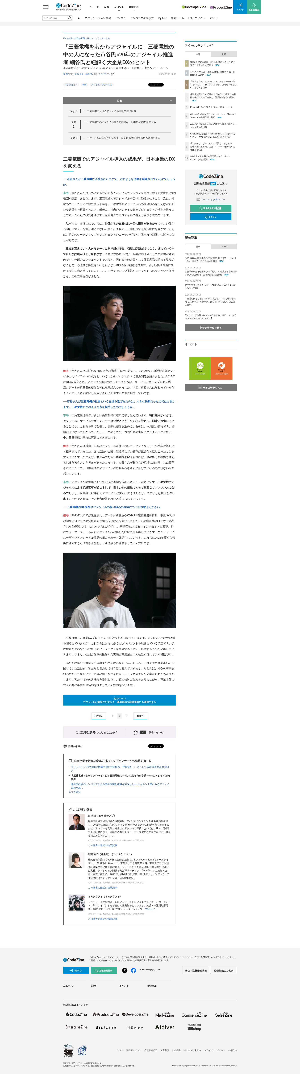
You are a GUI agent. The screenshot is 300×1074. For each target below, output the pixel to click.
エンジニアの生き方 (142, 18)
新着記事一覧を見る (211, 327)
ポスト (156, 84)
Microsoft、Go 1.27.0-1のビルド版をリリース (211, 106)
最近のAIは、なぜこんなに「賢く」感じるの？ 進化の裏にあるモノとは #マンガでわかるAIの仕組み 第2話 (213, 146)
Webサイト (151, 909)
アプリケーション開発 (98, 18)
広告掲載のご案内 (224, 970)
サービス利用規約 (192, 1050)
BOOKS (133, 7)
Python (162, 18)
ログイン (212, 216)
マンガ (213, 18)
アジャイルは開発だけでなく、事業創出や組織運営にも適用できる (123, 138)
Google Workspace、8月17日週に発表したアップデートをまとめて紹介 (212, 63)
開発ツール (177, 18)
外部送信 (232, 1050)
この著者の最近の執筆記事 (102, 845)
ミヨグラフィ (105, 73)
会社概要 (176, 1050)
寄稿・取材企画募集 (196, 970)
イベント (119, 7)
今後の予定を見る (212, 387)
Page (73, 111)
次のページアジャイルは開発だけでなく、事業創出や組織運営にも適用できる (119, 700)
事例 (84, 84)
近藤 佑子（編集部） (84, 73)
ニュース (94, 7)
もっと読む (75, 791)
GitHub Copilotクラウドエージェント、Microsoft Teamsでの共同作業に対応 (213, 116)
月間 (224, 54)
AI (79, 18)
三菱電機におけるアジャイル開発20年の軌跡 (111, 111)
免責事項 (164, 1050)
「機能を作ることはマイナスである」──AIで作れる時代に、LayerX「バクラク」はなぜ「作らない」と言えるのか (213, 84)
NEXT (140, 716)
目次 (119, 100)
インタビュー (71, 84)
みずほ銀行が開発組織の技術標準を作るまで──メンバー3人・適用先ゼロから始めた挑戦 (210, 259)
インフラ (120, 18)
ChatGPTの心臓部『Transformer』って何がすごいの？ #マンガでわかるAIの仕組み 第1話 (212, 135)
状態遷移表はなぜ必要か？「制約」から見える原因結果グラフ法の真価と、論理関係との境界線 (213, 96)
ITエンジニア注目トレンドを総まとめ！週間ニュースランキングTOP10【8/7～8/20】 (210, 317)
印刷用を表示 (75, 746)
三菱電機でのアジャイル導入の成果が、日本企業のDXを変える (121, 122)
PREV (99, 716)
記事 (106, 7)
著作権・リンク (133, 1050)
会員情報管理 (150, 1050)
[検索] (70, 18)
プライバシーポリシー (214, 1050)
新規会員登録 (211, 208)
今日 (198, 54)
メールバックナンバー (213, 199)
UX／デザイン (196, 18)
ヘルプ (120, 1050)
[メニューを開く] (46, 7)
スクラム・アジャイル (101, 84)
